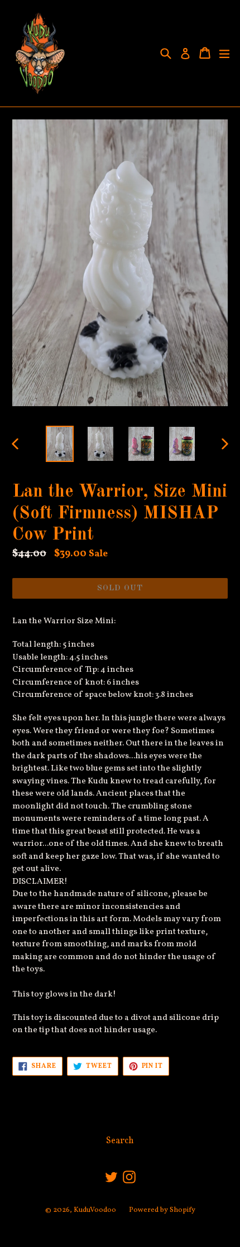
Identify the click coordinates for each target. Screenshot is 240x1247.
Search (120, 1141)
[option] (59, 444)
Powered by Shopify (162, 1210)
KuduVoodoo (95, 1210)
